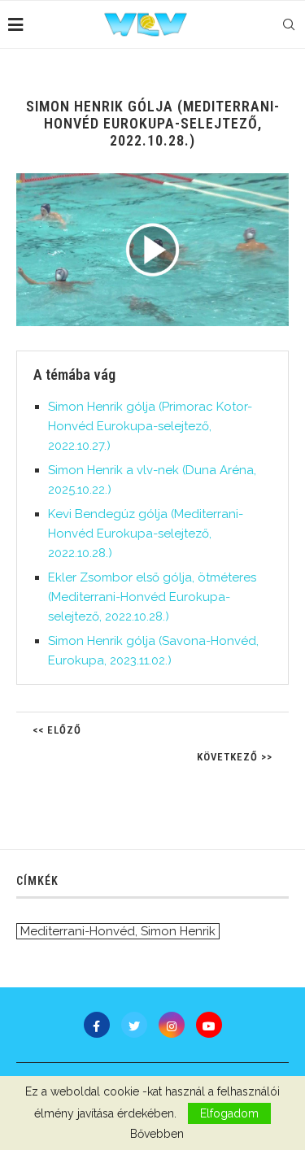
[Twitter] (134, 1025)
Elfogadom (229, 1113)
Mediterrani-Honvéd (77, 931)
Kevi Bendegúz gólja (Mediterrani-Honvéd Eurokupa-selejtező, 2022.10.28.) (145, 533)
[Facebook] (97, 1025)
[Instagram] (172, 1025)
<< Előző (57, 730)
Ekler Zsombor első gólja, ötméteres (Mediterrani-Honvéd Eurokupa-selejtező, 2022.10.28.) (152, 597)
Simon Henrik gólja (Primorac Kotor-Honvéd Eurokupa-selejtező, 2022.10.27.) (150, 426)
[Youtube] (209, 1025)
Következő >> (234, 757)
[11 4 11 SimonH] (152, 249)
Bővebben (157, 1133)
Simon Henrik (178, 931)
